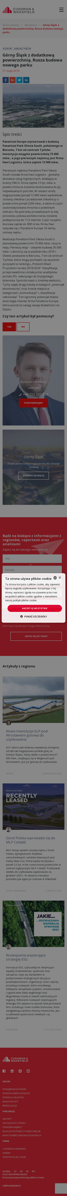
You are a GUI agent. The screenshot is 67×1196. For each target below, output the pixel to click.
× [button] (59, 577)
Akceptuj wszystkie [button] (34, 608)
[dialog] (33, 598)
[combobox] (55, 578)
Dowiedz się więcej (48, 600)
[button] (33, 616)
